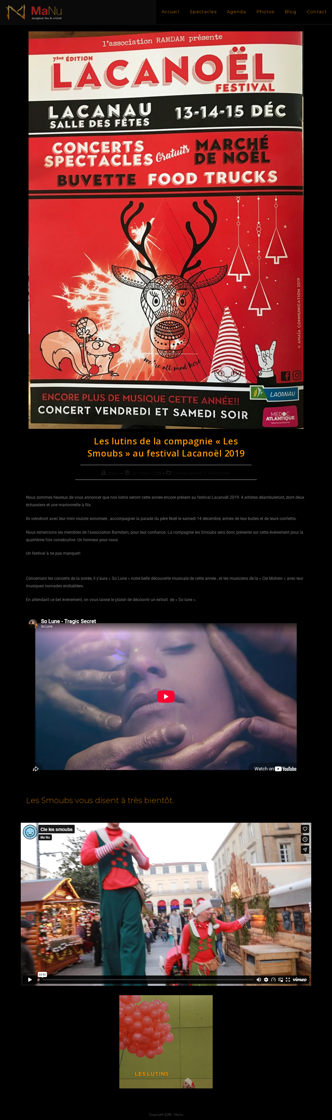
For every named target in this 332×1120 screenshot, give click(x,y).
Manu (113, 473)
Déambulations (188, 473)
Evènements (219, 473)
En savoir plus (166, 1041)
